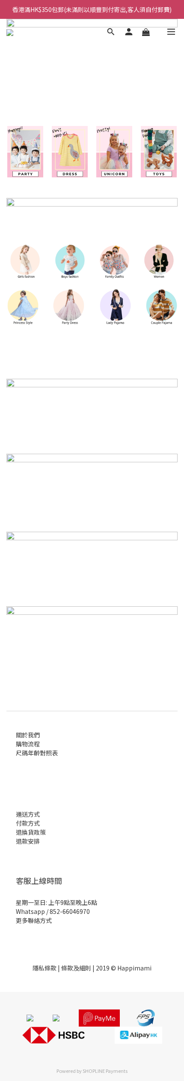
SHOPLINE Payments (105, 1070)
